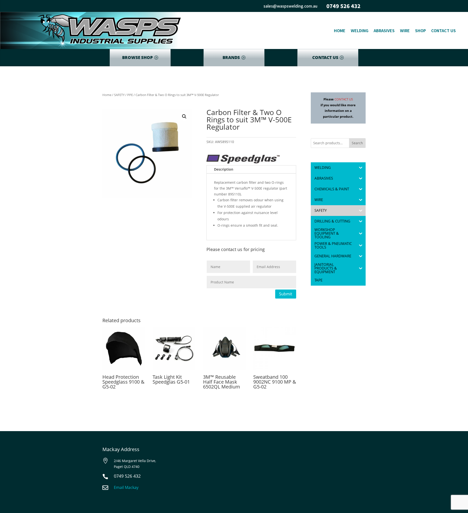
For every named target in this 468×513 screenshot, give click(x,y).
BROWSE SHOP (137, 57)
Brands (231, 57)
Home (339, 30)
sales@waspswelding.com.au (290, 6)
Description (223, 169)
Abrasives (384, 30)
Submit (285, 294)
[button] (184, 116)
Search (357, 143)
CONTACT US (325, 57)
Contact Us (443, 30)
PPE (130, 95)
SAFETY (119, 95)
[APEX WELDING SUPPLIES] (243, 160)
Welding (359, 30)
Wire (405, 30)
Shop (420, 30)
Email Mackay (126, 487)
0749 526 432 (343, 6)
